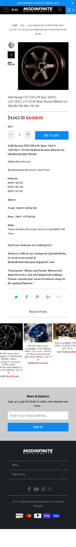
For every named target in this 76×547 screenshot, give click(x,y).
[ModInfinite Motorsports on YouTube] (36, 489)
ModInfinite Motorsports (35, 501)
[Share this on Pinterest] (37, 297)
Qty (10, 126)
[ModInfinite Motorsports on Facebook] (29, 489)
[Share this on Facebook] (26, 297)
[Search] (60, 9)
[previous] (22, 66)
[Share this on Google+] (48, 297)
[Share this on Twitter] (16, 297)
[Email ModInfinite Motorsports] (50, 489)
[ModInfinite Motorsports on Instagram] (43, 489)
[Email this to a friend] (58, 297)
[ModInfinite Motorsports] (38, 10)
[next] (65, 66)
